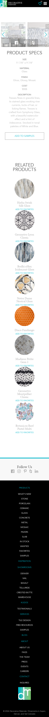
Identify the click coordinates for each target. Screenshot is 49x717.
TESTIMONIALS (24, 608)
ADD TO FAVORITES (24, 209)
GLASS (24, 513)
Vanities (24, 546)
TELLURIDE (24, 587)
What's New (24, 494)
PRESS (24, 661)
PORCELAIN (24, 503)
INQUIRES (24, 682)
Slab (24, 536)
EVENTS (24, 666)
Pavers (24, 532)
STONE (24, 498)
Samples (24, 555)
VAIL (24, 578)
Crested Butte (24, 592)
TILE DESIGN (25, 620)
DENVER (24, 573)
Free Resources (24, 625)
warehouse (24, 597)
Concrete (24, 517)
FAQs (24, 652)
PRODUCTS (24, 487)
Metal (24, 522)
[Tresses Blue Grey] (13, 34)
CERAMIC (24, 508)
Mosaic (25, 527)
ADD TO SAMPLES (24, 136)
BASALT (24, 583)
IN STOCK (24, 541)
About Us (24, 647)
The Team (24, 657)
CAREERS (24, 671)
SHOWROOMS (24, 567)
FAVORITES (24, 551)
